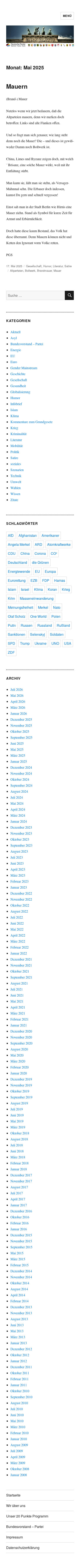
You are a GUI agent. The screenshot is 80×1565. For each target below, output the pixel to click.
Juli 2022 (16, 917)
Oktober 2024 (19, 779)
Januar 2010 (18, 1439)
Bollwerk (30, 271)
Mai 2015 (16, 1253)
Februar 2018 (19, 1163)
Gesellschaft (34, 266)
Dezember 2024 (21, 767)
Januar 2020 (18, 1073)
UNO (55, 643)
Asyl (13, 338)
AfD (11, 535)
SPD (11, 643)
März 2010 (17, 1427)
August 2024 (19, 791)
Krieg (14, 427)
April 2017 (17, 1199)
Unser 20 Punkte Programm (27, 1516)
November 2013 (21, 1313)
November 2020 (21, 1037)
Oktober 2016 (19, 1217)
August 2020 (19, 1049)
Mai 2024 (16, 803)
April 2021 (17, 1007)
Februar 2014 (19, 1301)
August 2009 (19, 1445)
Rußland (63, 625)
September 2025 (21, 737)
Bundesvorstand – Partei (26, 344)
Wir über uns (15, 1505)
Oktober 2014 (19, 1283)
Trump (25, 643)
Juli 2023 (16, 857)
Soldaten (57, 634)
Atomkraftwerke (59, 544)
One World (38, 616)
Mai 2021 (16, 1001)
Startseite (13, 1495)
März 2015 (17, 1259)
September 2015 (21, 1247)
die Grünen (40, 562)
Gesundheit (18, 385)
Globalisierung (20, 391)
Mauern (17, 86)
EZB (34, 580)
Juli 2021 (16, 989)
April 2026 (17, 701)
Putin (12, 625)
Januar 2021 (18, 1025)
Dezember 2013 (21, 1307)
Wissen (15, 493)
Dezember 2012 (21, 1349)
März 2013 (17, 1337)
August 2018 (19, 1139)
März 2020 (17, 1061)
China (25, 553)
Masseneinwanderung (37, 598)
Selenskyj (37, 634)
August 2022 (19, 911)
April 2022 (17, 935)
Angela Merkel (19, 544)
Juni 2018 (17, 1151)
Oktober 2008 (19, 1469)
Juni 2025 (17, 743)
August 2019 (19, 1103)
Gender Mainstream (23, 368)
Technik (15, 475)
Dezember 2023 (21, 827)
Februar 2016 (19, 1223)
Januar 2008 (18, 1475)
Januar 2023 (18, 887)
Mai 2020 (16, 1055)
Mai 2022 (16, 929)
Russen (26, 625)
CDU (12, 553)
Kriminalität (18, 433)
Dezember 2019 (21, 1079)
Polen (55, 616)
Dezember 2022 (21, 893)
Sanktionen (16, 634)
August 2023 (19, 851)
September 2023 (21, 845)
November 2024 (21, 773)
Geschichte (17, 373)
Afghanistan (28, 535)
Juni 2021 (17, 995)
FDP (45, 580)
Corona (40, 553)
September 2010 (21, 1397)
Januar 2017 (18, 1205)
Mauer (57, 271)
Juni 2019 (17, 1115)
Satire (68, 266)
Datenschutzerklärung (22, 1547)
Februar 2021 (19, 1019)
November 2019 (21, 1085)
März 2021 (17, 1013)
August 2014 (19, 1289)
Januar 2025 (18, 761)
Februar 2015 (19, 1265)
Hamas (59, 580)
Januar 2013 (18, 1343)
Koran (52, 589)
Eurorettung (17, 580)
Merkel (43, 607)
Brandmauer (44, 271)
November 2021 (21, 965)
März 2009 (17, 1463)
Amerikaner (50, 535)
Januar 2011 (18, 1385)
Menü (67, 16)
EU (12, 356)
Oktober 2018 (19, 1133)
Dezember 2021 (21, 959)
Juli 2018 (16, 1145)
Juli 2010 (16, 1409)
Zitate (14, 499)
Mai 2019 (16, 1121)
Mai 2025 (16, 749)
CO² (54, 553)
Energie (15, 350)
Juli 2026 (16, 689)
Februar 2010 (19, 1433)
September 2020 (21, 1043)
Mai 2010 (16, 1421)
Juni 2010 (17, 1415)
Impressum (14, 1537)
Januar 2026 (18, 713)
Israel (25, 589)
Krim (11, 598)
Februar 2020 (19, 1067)
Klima (14, 415)
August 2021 (19, 983)
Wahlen (15, 487)
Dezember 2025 (21, 719)
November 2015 (21, 1241)
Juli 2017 (16, 1193)
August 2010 (19, 1403)
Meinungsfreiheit (20, 607)
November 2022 (21, 899)
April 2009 (17, 1457)
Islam (14, 409)
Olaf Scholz (16, 616)
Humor (47, 266)
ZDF (11, 652)
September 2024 (21, 785)
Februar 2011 (19, 1379)
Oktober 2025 (19, 731)
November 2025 (21, 725)
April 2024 (17, 809)
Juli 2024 (16, 797)
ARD (38, 544)
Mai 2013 (16, 1331)
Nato (56, 607)
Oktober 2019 (19, 1091)
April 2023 (17, 869)
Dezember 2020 (21, 1031)
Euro (13, 362)
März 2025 (17, 755)
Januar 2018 (18, 1169)
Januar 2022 (18, 953)
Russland (44, 625)
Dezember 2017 (21, 1175)
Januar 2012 (18, 1361)
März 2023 (17, 875)
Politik (14, 451)
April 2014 (17, 1295)
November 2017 (21, 1181)
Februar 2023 (19, 881)
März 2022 (17, 941)
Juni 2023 (17, 863)
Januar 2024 (18, 821)
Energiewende (19, 571)
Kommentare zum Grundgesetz (31, 421)
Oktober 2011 (19, 1373)
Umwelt (15, 481)
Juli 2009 (16, 1451)
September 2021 (21, 977)
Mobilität (16, 445)
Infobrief (16, 403)
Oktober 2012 (19, 1355)
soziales (15, 463)
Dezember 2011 (21, 1367)
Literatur (58, 266)
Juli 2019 (16, 1109)
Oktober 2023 (19, 839)
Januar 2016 (18, 1229)
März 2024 (17, 815)
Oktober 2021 (19, 971)
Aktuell (15, 332)
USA (67, 643)
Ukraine (41, 643)
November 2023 (21, 833)
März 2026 (17, 707)
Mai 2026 (16, 695)
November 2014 (21, 1277)
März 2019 (17, 1127)
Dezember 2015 (21, 1235)
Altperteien (16, 271)
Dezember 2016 (21, 1211)
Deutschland (17, 562)
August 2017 (19, 1187)
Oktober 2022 (19, 905)
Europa (50, 571)
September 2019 (21, 1097)
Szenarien (17, 469)
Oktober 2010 (19, 1391)
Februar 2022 (19, 947)
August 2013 (19, 1319)
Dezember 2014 (21, 1271)
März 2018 (17, 1157)
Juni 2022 (17, 923)
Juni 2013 (17, 1325)
